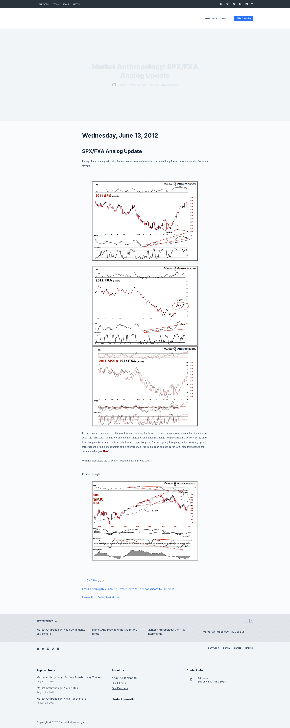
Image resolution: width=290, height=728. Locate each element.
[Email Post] (100, 580)
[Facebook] (221, 4)
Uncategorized (169, 85)
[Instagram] (234, 4)
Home (115, 597)
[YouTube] (247, 4)
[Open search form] (252, 4)
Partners (44, 4)
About (66, 4)
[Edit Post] (103, 580)
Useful (76, 4)
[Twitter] (227, 4)
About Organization (124, 677)
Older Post (104, 597)
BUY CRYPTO (244, 18)
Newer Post (89, 597)
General (155, 85)
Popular (210, 18)
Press (56, 4)
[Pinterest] (240, 4)
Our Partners (120, 688)
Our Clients (119, 683)
